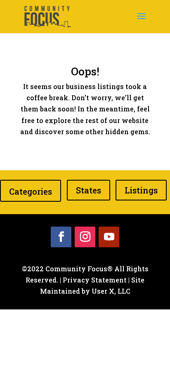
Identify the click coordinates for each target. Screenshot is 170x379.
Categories (30, 191)
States (88, 190)
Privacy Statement (95, 279)
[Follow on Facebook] (61, 237)
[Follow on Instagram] (85, 237)
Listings (141, 190)
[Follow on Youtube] (109, 237)
